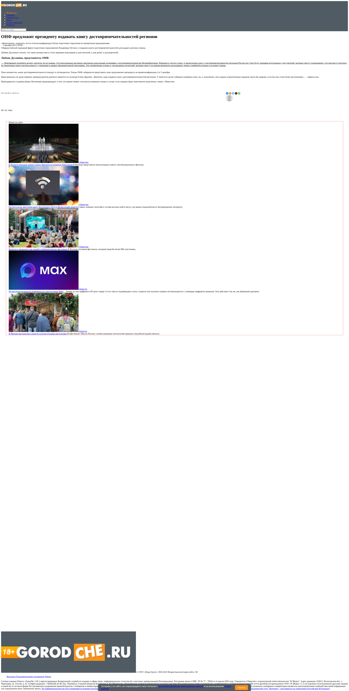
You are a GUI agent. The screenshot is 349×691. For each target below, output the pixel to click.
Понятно (241, 688)
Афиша (11, 15)
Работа (11, 25)
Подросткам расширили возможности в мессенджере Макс (37, 291)
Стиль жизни (14, 22)
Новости (12, 12)
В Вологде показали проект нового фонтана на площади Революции (41, 165)
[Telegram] (233, 93)
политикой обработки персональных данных (180, 686)
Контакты (11, 676)
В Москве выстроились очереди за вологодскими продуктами (38, 334)
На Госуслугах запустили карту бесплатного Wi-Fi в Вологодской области (43, 207)
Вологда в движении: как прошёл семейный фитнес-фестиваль (38, 249)
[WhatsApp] (239, 93)
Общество (13, 17)
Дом (9, 20)
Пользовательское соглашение (30, 676)
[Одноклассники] (230, 93)
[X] (236, 93)
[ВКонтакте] (227, 93)
